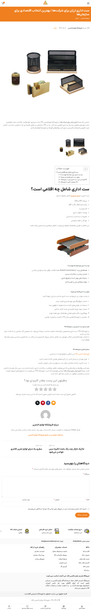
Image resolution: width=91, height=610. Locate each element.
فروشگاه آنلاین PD (82, 354)
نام (87, 500)
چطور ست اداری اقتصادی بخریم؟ (70, 177)
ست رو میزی (75, 196)
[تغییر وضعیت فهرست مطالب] (84, 169)
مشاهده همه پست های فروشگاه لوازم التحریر (45, 435)
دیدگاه (86, 474)
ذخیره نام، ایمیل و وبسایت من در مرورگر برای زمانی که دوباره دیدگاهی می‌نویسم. (57, 509)
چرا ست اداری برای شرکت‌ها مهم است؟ (71, 175)
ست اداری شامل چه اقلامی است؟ (67, 172)
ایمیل (56, 500)
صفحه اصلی (85, 18)
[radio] (55, 389)
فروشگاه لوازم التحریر (75, 28)
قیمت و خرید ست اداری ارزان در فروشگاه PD (74, 180)
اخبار (76, 18)
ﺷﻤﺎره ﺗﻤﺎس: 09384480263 (81, 541)
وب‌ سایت (25, 500)
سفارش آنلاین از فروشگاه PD (69, 182)
